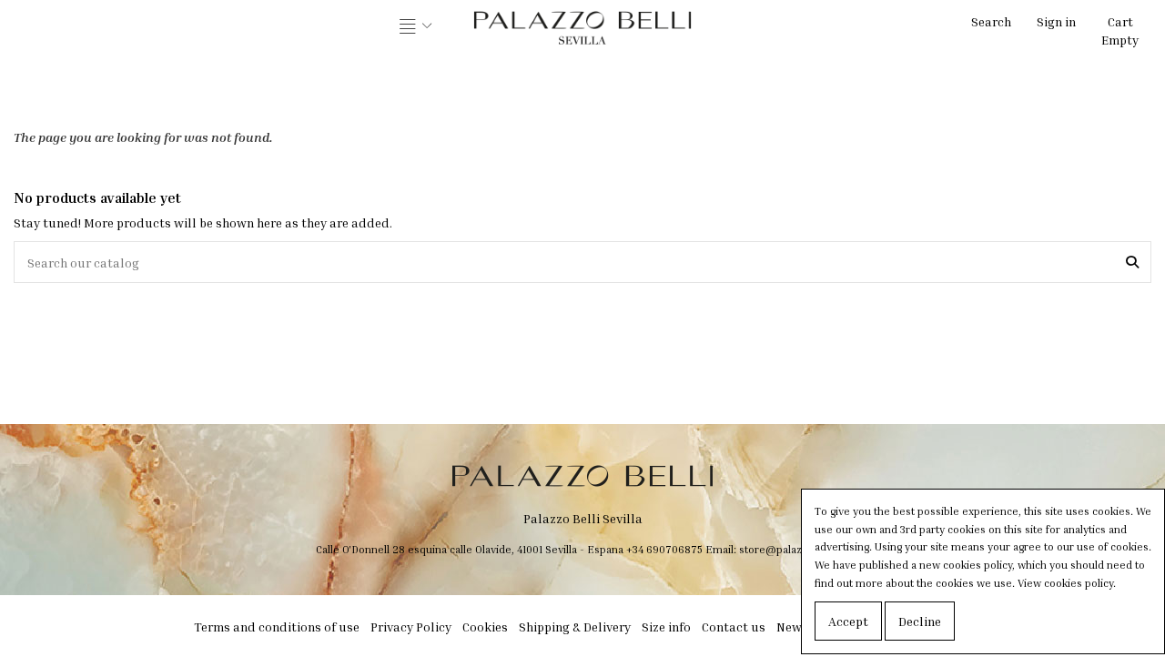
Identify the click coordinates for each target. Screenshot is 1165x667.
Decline (919, 621)
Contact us (733, 626)
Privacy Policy (410, 626)
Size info (666, 626)
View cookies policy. (1067, 583)
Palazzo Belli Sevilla (583, 518)
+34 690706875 (664, 549)
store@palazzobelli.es (794, 549)
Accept (848, 621)
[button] (415, 27)
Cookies (485, 626)
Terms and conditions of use (277, 626)
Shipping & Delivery (575, 626)
